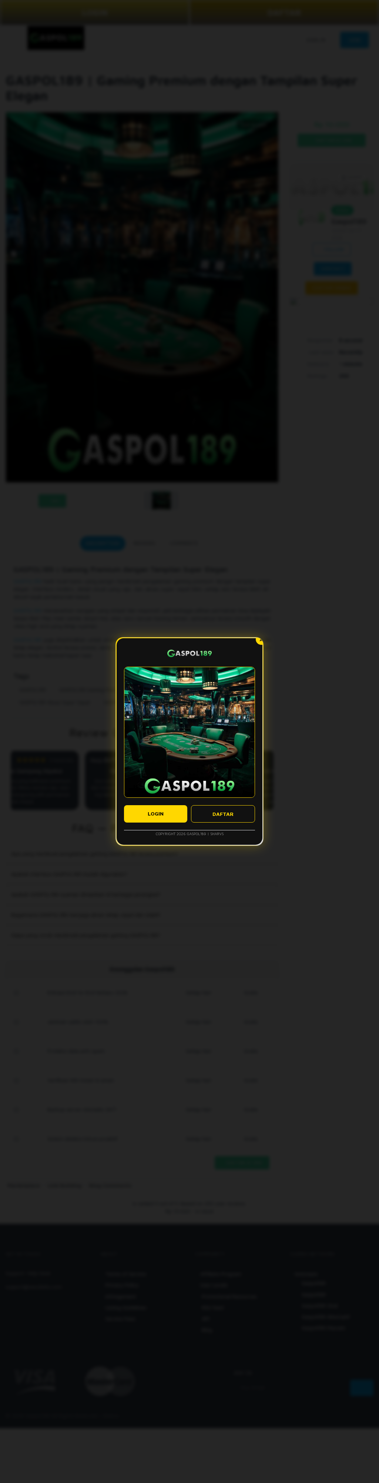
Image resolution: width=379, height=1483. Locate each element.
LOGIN (156, 813)
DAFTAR (223, 814)
